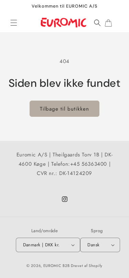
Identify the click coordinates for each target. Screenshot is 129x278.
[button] (13, 22)
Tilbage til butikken (64, 109)
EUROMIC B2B (56, 265)
